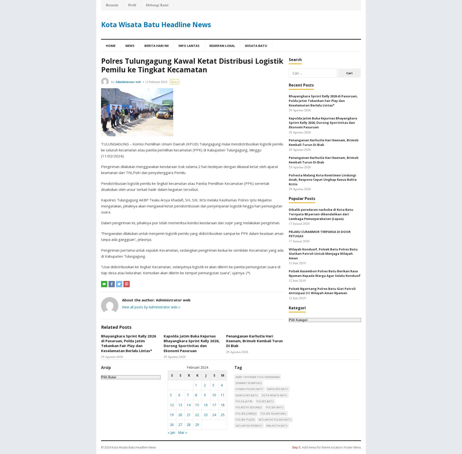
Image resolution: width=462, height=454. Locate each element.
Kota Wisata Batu (274, 395)
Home (111, 46)
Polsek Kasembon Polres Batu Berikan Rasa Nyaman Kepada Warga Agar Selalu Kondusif (324, 273)
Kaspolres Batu (247, 395)
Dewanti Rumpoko (249, 383)
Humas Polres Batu (249, 389)
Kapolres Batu (277, 389)
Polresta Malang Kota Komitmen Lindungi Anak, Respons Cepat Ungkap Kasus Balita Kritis (323, 179)
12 (172, 405)
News (130, 46)
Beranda (112, 4)
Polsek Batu (274, 407)
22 (197, 414)
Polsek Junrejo (246, 413)
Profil (132, 4)
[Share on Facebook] (112, 284)
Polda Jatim (244, 401)
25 (223, 414)
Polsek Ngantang (273, 413)
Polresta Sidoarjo (249, 407)
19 (172, 414)
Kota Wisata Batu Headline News (156, 24)
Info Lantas (189, 46)
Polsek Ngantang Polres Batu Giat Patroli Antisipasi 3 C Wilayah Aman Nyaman (322, 290)
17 (214, 405)
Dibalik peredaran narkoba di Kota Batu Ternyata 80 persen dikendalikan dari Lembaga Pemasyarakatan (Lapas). (321, 214)
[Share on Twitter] (119, 284)
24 (214, 414)
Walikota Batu (277, 425)
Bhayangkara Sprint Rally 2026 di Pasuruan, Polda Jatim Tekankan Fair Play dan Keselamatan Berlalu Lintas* (128, 343)
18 (223, 405)
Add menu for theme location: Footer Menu (326, 447)
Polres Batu (265, 401)
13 (180, 405)
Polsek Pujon (245, 419)
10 (214, 395)
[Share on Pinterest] (126, 284)
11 (223, 395)
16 (206, 405)
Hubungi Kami (157, 4)
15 (197, 405)
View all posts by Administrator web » (151, 307)
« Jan (171, 432)
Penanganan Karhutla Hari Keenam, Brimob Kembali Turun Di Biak (254, 341)
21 (189, 414)
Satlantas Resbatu (249, 425)
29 (197, 424)
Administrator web (128, 81)
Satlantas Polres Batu (274, 419)
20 (180, 414)
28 (189, 424)
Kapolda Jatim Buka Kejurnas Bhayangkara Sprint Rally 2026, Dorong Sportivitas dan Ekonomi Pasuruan (192, 343)
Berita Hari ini (156, 46)
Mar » (182, 432)
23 (206, 414)
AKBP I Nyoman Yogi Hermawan (258, 377)
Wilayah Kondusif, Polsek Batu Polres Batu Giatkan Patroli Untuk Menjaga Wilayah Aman (323, 253)
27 (180, 424)
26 (172, 424)
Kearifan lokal (222, 46)
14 (189, 405)
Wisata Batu (256, 46)
